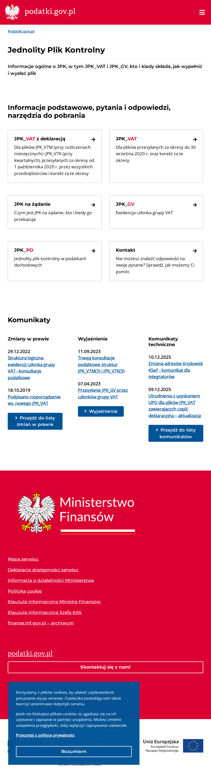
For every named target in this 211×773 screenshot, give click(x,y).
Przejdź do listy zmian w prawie (36, 421)
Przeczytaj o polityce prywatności (45, 735)
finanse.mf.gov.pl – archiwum (41, 622)
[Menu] (202, 12)
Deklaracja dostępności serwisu (43, 569)
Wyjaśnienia (103, 411)
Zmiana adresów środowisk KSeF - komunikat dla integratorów (175, 369)
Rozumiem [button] (73, 751)
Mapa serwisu (23, 559)
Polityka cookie (25, 591)
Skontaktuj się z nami (105, 667)
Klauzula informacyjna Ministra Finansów (54, 601)
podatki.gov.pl (30, 653)
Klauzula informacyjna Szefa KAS (45, 612)
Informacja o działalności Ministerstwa (51, 580)
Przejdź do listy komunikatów (178, 433)
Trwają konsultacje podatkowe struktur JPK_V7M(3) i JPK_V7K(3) (101, 364)
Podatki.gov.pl (21, 31)
